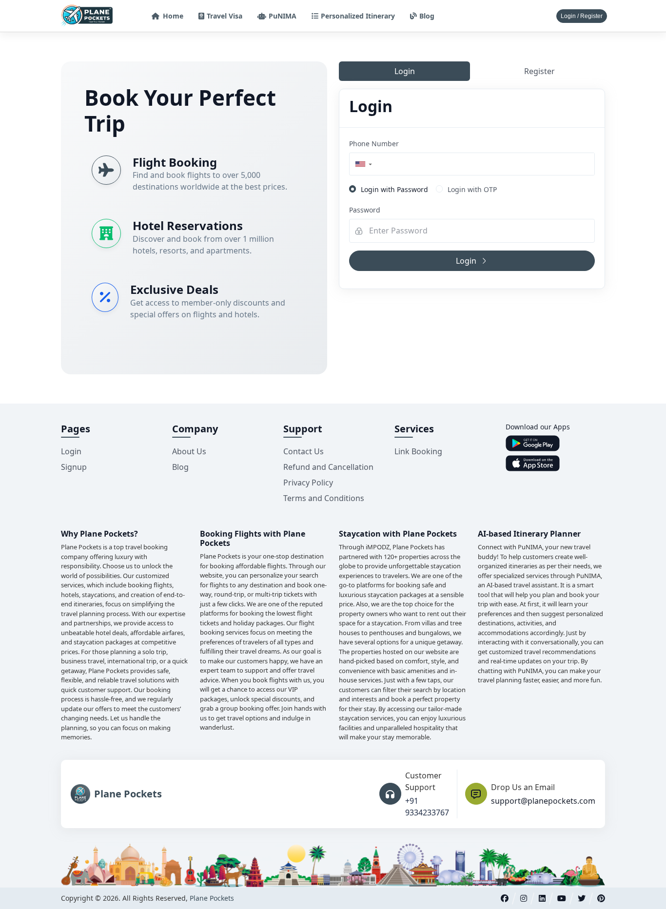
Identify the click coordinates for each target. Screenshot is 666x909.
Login (404, 71)
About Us (189, 451)
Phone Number (374, 143)
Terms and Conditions (323, 498)
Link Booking (418, 451)
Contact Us (303, 451)
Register (539, 71)
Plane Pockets (212, 898)
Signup (74, 467)
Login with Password (394, 189)
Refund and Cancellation (328, 467)
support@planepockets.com (543, 800)
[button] (363, 164)
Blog (180, 467)
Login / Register (582, 16)
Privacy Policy (308, 482)
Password (364, 209)
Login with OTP (472, 189)
